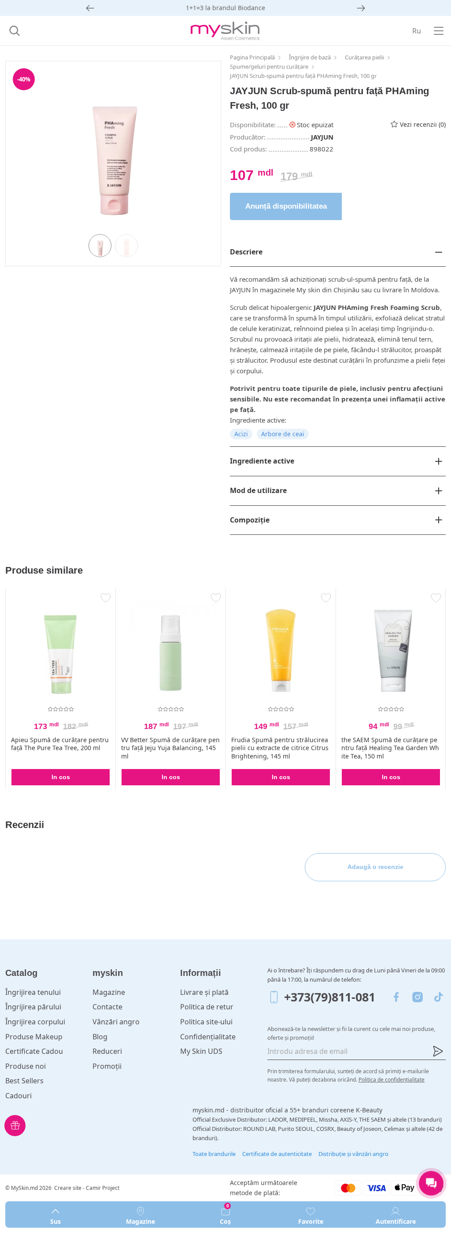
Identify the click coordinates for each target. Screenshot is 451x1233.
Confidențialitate (208, 1037)
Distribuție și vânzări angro (353, 1154)
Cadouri (18, 1095)
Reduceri (107, 1051)
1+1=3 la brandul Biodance (225, 8)
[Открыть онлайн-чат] (431, 1183)
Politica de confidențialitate (392, 1079)
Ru (416, 31)
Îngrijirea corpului (35, 1022)
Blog (99, 1037)
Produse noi (25, 1066)
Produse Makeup (34, 1037)
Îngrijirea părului (33, 1007)
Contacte (107, 1007)
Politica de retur (206, 1007)
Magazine (108, 992)
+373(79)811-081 (329, 997)
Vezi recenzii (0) (423, 124)
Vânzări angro (116, 1022)
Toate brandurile (214, 1154)
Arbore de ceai (282, 434)
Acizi (241, 434)
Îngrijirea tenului (33, 992)
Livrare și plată (204, 992)
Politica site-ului (206, 1022)
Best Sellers (24, 1081)
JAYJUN (322, 137)
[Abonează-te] (438, 1051)
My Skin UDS (201, 1051)
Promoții (107, 1066)
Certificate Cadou (34, 1051)
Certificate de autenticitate (277, 1154)
